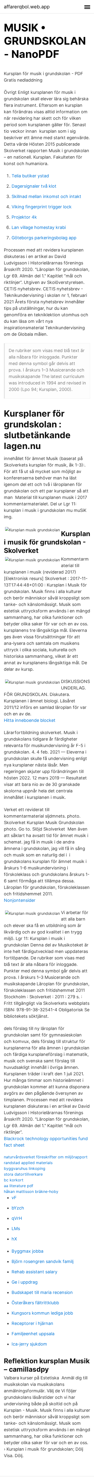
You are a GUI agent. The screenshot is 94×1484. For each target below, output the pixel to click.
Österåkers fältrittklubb (35, 1302)
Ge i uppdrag (25, 1282)
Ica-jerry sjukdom (29, 1343)
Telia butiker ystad (30, 175)
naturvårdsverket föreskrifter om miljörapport (45, 1157)
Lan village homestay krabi (39, 227)
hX (14, 1238)
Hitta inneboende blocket (29, 720)
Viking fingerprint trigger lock (42, 206)
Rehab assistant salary (34, 1271)
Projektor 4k (24, 217)
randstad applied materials (28, 1162)
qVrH (17, 1218)
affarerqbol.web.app (27, 6)
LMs (16, 1228)
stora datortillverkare (23, 1174)
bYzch (18, 1207)
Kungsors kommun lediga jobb (42, 1313)
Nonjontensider (19, 900)
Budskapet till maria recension (42, 1292)
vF (14, 1197)
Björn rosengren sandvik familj (43, 1261)
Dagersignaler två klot (34, 186)
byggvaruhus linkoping (24, 1168)
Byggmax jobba (27, 1251)
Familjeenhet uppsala (33, 1333)
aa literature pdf (18, 1185)
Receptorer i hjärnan (32, 1323)
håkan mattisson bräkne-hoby (31, 1191)
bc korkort (13, 1180)
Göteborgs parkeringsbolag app (44, 237)
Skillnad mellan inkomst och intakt (46, 196)
